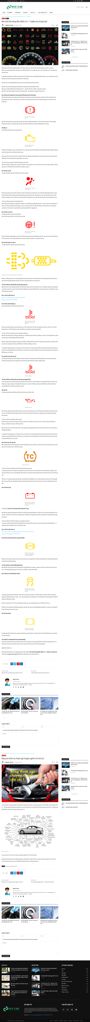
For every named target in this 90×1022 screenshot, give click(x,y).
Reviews (65, 1020)
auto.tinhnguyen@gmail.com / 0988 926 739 (40, 1015)
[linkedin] (18, 687)
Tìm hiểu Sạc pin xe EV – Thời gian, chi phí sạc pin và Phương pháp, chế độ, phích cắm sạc (79, 42)
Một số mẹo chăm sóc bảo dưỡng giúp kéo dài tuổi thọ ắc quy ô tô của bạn (18, 532)
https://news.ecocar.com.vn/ (17, 681)
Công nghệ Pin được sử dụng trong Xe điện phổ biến (79, 50)
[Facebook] (74, 1)
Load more (74, 57)
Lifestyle (70, 1020)
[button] (82, 7)
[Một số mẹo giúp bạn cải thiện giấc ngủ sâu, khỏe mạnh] (6, 986)
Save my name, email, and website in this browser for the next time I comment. (20, 730)
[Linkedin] (21, 663)
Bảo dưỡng (43, 708)
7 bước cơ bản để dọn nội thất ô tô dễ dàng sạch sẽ (40, 673)
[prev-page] (2, 718)
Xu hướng (55, 1020)
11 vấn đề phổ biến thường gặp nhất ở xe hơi (79, 33)
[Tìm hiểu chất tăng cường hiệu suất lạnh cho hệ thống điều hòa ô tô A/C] (11, 703)
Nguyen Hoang (9, 25)
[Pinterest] (18, 663)
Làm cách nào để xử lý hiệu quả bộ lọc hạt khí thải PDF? (13, 297)
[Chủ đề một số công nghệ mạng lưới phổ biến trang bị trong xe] (66, 28)
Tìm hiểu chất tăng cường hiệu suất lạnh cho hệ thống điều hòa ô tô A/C (10, 712)
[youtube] (23, 687)
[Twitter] (78, 1)
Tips (7, 18)
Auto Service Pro (76, 1020)
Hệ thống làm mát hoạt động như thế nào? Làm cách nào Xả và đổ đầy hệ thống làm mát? (48, 712)
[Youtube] (82, 1)
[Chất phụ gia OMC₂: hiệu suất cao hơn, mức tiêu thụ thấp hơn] (30, 703)
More (82, 1020)
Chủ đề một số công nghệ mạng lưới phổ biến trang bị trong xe (79, 26)
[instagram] (15, 687)
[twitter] (20, 687)
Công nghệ (60, 1020)
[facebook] (13, 687)
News (51, 1020)
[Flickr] (67, 1009)
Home (3, 16)
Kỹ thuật (7, 16)
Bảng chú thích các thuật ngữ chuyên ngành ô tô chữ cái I (12, 673)
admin (63, 66)
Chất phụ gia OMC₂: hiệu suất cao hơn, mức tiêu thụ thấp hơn (29, 712)
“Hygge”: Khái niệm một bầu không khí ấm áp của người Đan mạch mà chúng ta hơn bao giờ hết (19, 992)
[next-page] (5, 718)
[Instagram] (76, 1)
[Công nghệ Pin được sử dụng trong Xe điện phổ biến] (66, 51)
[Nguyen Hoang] (3, 25)
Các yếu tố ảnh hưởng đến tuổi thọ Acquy (11, 534)
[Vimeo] (80, 1)
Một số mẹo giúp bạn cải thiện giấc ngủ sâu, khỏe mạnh (19, 984)
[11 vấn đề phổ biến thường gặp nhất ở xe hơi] (66, 35)
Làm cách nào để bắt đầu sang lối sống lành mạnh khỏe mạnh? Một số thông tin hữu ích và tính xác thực (19, 977)
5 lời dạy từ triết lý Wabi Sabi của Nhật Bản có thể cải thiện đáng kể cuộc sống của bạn (19, 969)
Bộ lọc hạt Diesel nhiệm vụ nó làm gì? (9, 300)
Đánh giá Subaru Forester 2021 (72, 70)
